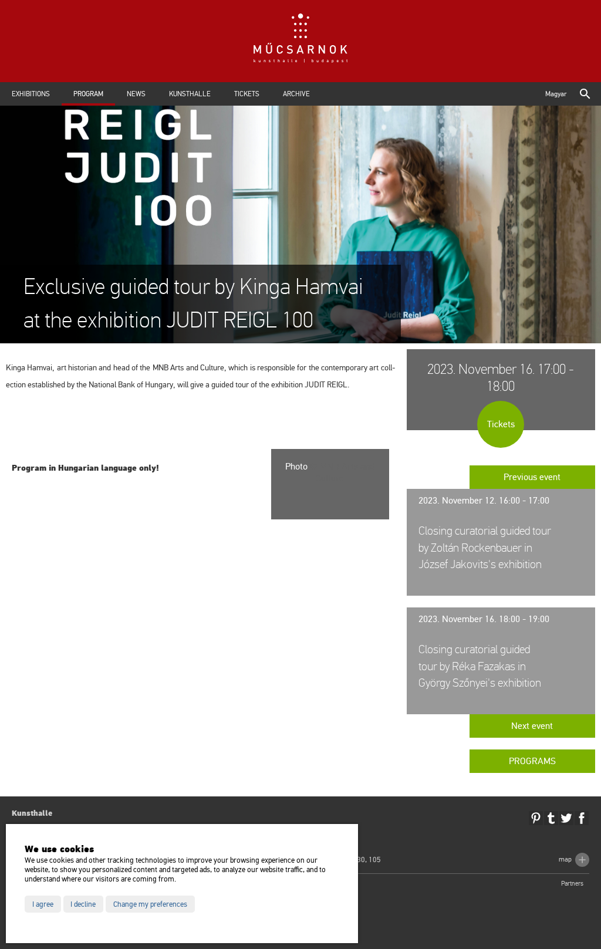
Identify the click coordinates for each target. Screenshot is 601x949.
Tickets (246, 94)
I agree (42, 904)
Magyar (555, 94)
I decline (83, 904)
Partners (572, 883)
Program (88, 94)
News (136, 94)
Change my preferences (150, 904)
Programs (532, 761)
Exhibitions (31, 94)
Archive (296, 94)
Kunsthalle (190, 94)
